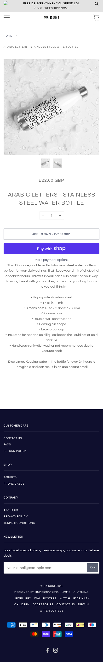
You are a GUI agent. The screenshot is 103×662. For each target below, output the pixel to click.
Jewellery (22, 598)
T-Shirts (10, 477)
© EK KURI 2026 (51, 586)
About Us (11, 510)
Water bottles (51, 610)
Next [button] (90, 107)
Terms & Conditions (19, 523)
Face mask (81, 598)
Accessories (43, 604)
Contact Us (66, 604)
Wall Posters (45, 598)
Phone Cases (14, 483)
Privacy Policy (16, 516)
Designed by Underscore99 (36, 592)
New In (83, 604)
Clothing (81, 592)
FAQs (7, 444)
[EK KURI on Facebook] (47, 651)
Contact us (13, 438)
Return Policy (15, 451)
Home (8, 35)
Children (21, 604)
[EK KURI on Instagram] (55, 651)
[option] (51, 107)
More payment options (52, 260)
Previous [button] (12, 107)
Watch (65, 598)
